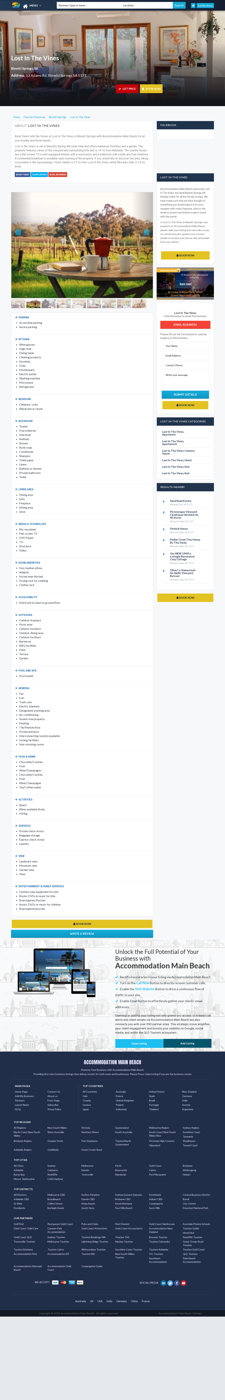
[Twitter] (170, 1271)
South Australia (123, 1121)
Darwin (85, 1158)
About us (52, 1084)
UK (92, 1289)
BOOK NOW (153, 88)
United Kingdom (125, 1089)
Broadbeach (54, 1187)
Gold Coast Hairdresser (162, 1212)
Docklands (19, 1196)
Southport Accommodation (158, 1249)
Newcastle (121, 1158)
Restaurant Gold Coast (60, 1212)
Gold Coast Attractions (94, 1217)
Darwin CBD (88, 1187)
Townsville (87, 1163)
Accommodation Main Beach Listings (180, 1302)
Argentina (187, 1097)
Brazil (152, 1089)
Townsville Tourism (24, 1230)
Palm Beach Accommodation (192, 1249)
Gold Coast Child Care (26, 1217)
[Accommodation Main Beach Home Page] (193, 5)
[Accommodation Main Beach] (31, 6)
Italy (85, 1084)
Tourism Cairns (55, 1238)
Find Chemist (122, 1212)
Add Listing (187, 1032)
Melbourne (87, 1154)
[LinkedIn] (164, 1271)
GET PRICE (129, 88)
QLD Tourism (190, 1242)
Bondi (186, 1187)
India (185, 1089)
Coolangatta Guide (91, 1254)
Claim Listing (39, 174)
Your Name (172, 345)
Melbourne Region (159, 1116)
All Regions (20, 1116)
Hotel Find (188, 1221)
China (134, 1289)
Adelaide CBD (21, 1187)
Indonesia (121, 1097)
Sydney (51, 1154)
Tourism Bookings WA (93, 1225)
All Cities (19, 1154)
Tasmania (188, 1125)
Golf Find (19, 1212)
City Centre (189, 1192)
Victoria (85, 1116)
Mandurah (120, 1163)
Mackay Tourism (124, 1230)
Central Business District (196, 1183)
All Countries (90, 1080)
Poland (119, 1093)
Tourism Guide (191, 1217)
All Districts (20, 1183)
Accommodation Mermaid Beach (28, 1256)
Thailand (154, 1097)
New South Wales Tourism (125, 1244)
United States (157, 1080)
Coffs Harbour (55, 1167)
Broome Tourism (158, 1225)
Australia (121, 1080)
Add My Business (24, 1084)
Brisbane (187, 1154)
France (119, 1084)
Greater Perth (55, 1129)
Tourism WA (88, 1242)
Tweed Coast (190, 1134)
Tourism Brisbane (23, 1238)
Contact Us (53, 1080)
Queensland (122, 1116)
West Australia (55, 1121)
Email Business (58, 174)
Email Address (173, 355)
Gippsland (154, 1134)
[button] (22, 239)
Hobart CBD (155, 1187)
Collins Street (55, 1192)
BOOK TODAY (22, 174)
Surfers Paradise (90, 1183)
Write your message (177, 374)
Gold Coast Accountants (129, 1217)
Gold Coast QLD (23, 1225)
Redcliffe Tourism (192, 1225)
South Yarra (87, 1196)
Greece (87, 1093)
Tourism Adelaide (158, 1238)
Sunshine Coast (191, 1121)
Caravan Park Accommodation (56, 1219)
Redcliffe (52, 1163)
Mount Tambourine (24, 1167)
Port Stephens (89, 1129)
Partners (20, 1089)
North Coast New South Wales (27, 1123)
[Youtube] (184, 1271)
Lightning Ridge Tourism (94, 1230)
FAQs (18, 1097)
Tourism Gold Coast (194, 1238)
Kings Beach (88, 1192)
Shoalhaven (189, 1129)
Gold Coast (155, 1154)
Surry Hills (154, 1196)
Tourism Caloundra (159, 1230)
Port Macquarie (157, 1163)
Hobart (187, 1163)
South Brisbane (123, 1192)
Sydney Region (191, 1116)
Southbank (155, 1183)
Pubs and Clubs (89, 1212)
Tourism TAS (122, 1225)
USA (100, 1289)
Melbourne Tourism (58, 1230)
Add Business (205, 5)
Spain (152, 1084)
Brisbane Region (23, 1129)
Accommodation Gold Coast (59, 1256)
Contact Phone (174, 365)
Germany (187, 1084)
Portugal (154, 1093)
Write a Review (82, 922)
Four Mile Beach (124, 1196)
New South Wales (57, 1116)
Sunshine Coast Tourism (128, 1238)
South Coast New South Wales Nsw (162, 1123)
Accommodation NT (58, 1242)
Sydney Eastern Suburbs (128, 1183)
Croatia (87, 1089)
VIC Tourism (156, 1242)
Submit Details (185, 394)
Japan (86, 1097)
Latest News (22, 1093)
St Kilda (18, 1192)
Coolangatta (156, 1192)
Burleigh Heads (55, 1196)
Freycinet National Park (195, 1196)
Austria (186, 1093)
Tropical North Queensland (123, 1131)
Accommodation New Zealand (161, 1219)
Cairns (152, 1158)
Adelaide (18, 1158)
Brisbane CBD (122, 1187)
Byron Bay (19, 1163)
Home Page (21, 1080)
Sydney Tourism (56, 1225)
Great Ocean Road (91, 1138)
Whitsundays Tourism (93, 1238)
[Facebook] (177, 1271)
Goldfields (53, 1138)
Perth (118, 1154)
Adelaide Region (23, 1138)
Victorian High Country (161, 1129)
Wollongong (189, 1158)
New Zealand (189, 1080)
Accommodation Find (25, 1242)
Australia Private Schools (196, 1212)
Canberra (52, 1158)
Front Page (53, 1089)
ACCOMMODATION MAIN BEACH (112, 1051)
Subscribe (52, 1093)
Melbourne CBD (56, 1183)
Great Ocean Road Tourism (193, 1232)
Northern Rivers (90, 1121)
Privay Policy (54, 1097)
